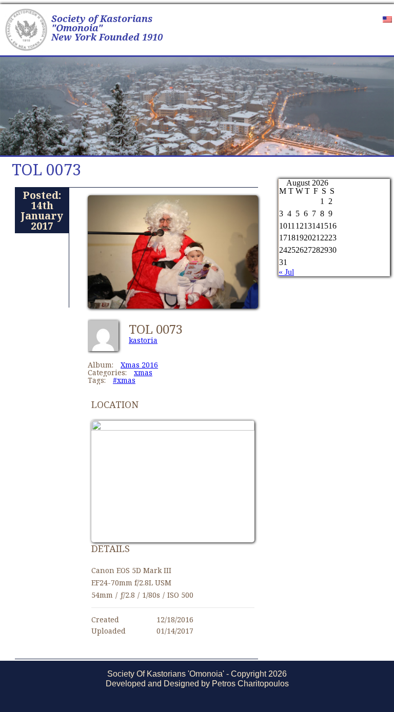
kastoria (143, 340)
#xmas (124, 380)
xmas (143, 372)
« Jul (286, 272)
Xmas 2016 (139, 365)
